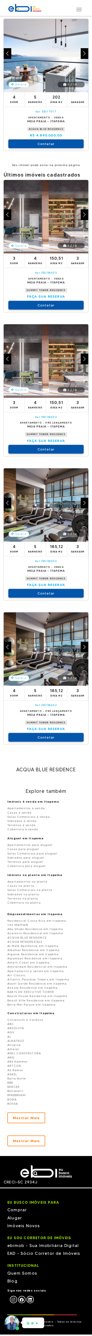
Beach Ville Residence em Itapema (36, 1000)
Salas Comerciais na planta (29, 890)
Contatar (46, 144)
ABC (10, 1024)
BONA (12, 1099)
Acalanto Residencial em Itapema (35, 933)
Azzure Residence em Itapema (32, 987)
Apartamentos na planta (27, 881)
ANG (11, 1057)
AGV (11, 1032)
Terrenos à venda (21, 825)
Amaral (13, 1049)
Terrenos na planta (22, 898)
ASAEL (12, 1074)
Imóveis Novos (23, 1225)
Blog (12, 1281)
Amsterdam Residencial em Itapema (37, 966)
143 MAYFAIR (17, 925)
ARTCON (14, 1065)
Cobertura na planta (24, 902)
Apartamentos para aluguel (30, 845)
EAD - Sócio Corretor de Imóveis (43, 1253)
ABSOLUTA (15, 1028)
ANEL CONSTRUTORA (24, 1053)
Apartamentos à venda (26, 808)
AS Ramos (15, 1070)
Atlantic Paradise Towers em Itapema (38, 979)
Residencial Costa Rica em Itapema (36, 920)
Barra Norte (16, 1078)
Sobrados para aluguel (25, 857)
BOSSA (12, 1103)
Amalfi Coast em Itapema (28, 962)
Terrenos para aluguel (25, 862)
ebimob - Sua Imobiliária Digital (43, 1245)
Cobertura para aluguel (26, 866)
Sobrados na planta (23, 894)
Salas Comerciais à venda (28, 817)
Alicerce (14, 1045)
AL (9, 1036)
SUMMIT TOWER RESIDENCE (45, 290)
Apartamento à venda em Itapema (35, 971)
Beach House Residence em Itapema (37, 996)
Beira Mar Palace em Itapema (31, 1004)
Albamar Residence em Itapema (33, 950)
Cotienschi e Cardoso (25, 1020)
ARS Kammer (17, 1061)
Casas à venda (19, 812)
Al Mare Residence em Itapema (33, 946)
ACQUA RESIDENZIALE (25, 941)
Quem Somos (22, 1273)
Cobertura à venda (22, 829)
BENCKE (13, 1087)
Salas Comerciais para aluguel (32, 853)
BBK (10, 1082)
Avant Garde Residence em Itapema (37, 983)
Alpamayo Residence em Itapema (34, 958)
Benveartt (15, 1091)
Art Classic (16, 975)
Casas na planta (20, 885)
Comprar (17, 1209)
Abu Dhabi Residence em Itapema (35, 929)
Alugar (14, 1217)
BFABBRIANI (16, 1095)
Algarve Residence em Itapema (33, 954)
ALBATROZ (16, 1041)
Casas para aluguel (23, 849)
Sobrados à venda (22, 821)
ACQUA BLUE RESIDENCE (46, 129)
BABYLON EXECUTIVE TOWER (30, 992)
